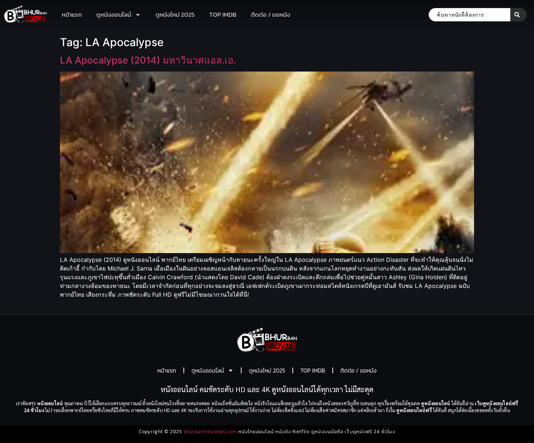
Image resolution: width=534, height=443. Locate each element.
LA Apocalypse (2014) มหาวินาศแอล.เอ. (148, 60)
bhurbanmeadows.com (210, 431)
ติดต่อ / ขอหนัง (270, 14)
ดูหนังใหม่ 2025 (175, 14)
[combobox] (469, 14)
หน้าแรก (72, 14)
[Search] (518, 14)
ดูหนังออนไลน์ (113, 14)
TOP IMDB (222, 14)
